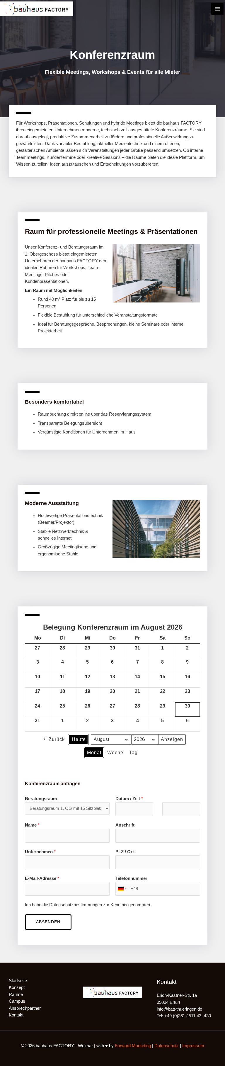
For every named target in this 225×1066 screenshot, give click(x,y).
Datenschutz (166, 1045)
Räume (16, 994)
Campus (17, 1001)
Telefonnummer (131, 878)
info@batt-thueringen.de (179, 1009)
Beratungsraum (41, 798)
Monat (94, 752)
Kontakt (16, 1015)
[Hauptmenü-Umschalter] (217, 9)
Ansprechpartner (25, 1008)
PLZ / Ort (124, 851)
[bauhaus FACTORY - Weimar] (36, 8)
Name (32, 825)
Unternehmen (40, 851)
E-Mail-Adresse (42, 878)
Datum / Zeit (129, 798)
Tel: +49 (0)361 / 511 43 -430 (184, 1016)
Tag (133, 752)
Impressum (193, 1045)
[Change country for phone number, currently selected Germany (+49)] (122, 889)
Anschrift (124, 825)
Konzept (17, 987)
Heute (79, 739)
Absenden (48, 922)
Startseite (18, 980)
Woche (115, 752)
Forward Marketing (133, 1045)
